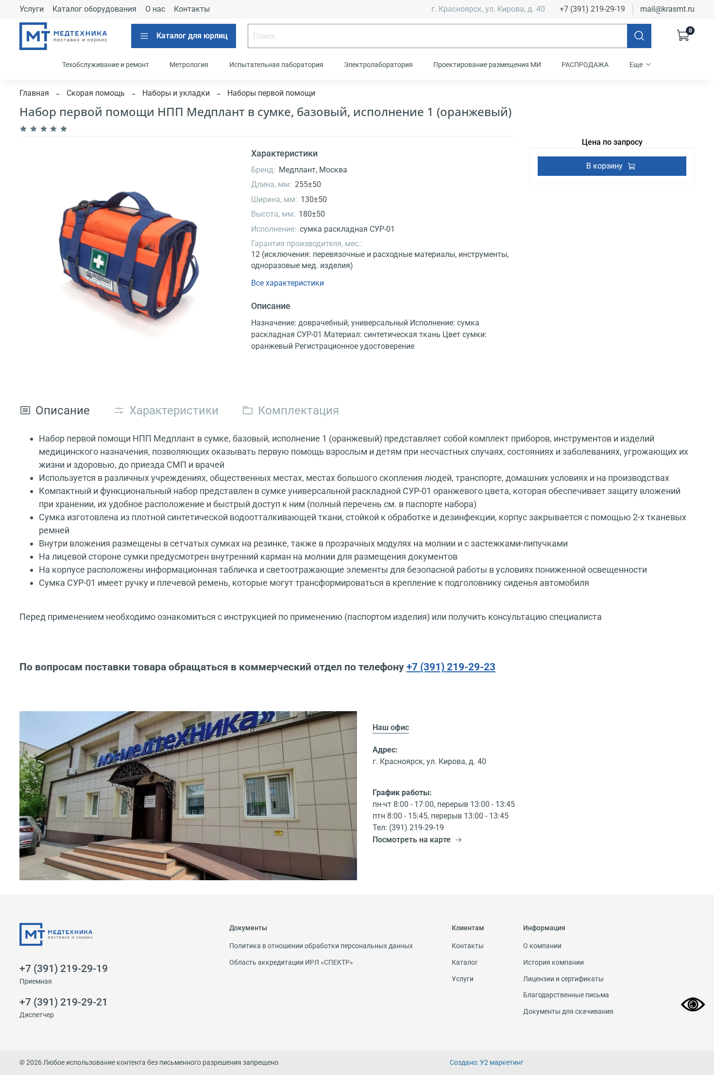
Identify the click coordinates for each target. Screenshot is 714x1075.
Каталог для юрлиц (192, 35)
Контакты (192, 9)
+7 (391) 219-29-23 (451, 667)
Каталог (465, 962)
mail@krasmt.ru (667, 9)
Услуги (31, 9)
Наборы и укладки (176, 93)
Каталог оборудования (94, 9)
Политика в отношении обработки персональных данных (321, 946)
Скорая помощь (96, 93)
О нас (155, 9)
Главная (34, 93)
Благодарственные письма (566, 995)
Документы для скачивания (568, 1011)
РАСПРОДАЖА (585, 64)
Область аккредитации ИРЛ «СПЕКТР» (291, 962)
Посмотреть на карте (412, 839)
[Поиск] (639, 36)
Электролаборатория (378, 64)
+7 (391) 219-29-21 (63, 1002)
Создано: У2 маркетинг (487, 1062)
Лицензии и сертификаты (563, 979)
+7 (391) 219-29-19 (592, 9)
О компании (542, 946)
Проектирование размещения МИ (487, 64)
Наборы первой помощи (271, 93)
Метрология (189, 64)
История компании (553, 962)
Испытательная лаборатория (276, 64)
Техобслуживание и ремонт (105, 64)
